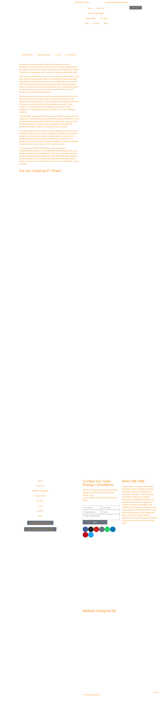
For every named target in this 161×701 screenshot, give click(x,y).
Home (90, 8)
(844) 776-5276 (96, 498)
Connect (96, 23)
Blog (105, 23)
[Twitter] (91, 535)
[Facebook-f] (85, 529)
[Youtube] (96, 529)
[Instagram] (91, 529)
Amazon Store (90, 18)
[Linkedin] (113, 529)
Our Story (104, 18)
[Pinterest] (85, 535)
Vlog (86, 23)
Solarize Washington (96, 13)
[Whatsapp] (107, 529)
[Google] (102, 529)
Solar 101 (100, 8)
